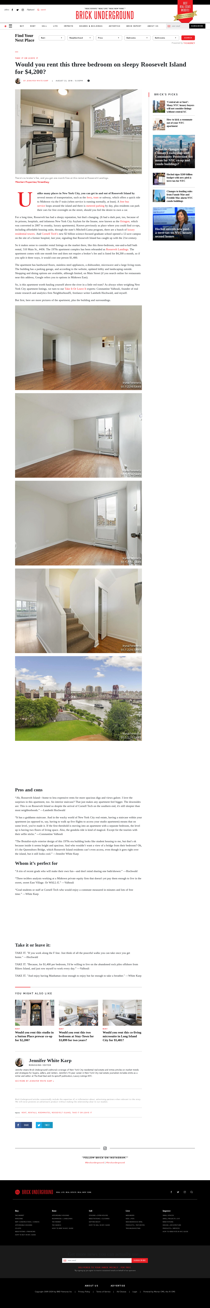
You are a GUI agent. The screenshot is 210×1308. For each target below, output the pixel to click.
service (41, 205)
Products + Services (171, 1228)
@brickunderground (94, 1162)
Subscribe (140, 1260)
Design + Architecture (172, 1225)
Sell (44, 26)
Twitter (17, 10)
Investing (19, 1219)
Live (55, 26)
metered (91, 205)
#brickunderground (115, 1162)
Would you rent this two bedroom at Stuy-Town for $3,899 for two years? (76, 1036)
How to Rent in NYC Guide (62, 1228)
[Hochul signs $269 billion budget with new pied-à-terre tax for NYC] (159, 179)
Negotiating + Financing (25, 1232)
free (122, 201)
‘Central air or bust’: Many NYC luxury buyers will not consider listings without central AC (180, 107)
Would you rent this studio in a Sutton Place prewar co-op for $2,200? (34, 1036)
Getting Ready (94, 1222)
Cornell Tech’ (49, 233)
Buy (22, 26)
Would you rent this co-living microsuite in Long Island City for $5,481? (122, 1036)
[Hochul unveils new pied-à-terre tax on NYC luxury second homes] (174, 224)
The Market (19, 1215)
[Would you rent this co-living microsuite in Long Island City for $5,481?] (122, 1013)
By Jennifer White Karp (36, 81)
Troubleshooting (133, 1228)
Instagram (23, 10)
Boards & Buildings (91, 26)
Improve (68, 26)
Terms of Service (103, 1291)
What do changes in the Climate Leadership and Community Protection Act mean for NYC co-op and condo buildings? (174, 156)
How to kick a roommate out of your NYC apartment (179, 122)
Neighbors (130, 1215)
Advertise (114, 26)
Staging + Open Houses (98, 1215)
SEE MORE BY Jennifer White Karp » (34, 1081)
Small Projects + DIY (171, 1219)
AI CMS (172, 1291)
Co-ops (18, 1228)
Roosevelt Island (61, 1113)
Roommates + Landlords (62, 1219)
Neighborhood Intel (134, 1222)
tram (96, 197)
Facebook (12, 10)
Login (135, 1291)
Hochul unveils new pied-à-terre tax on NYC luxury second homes (173, 232)
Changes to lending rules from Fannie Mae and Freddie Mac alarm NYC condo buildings (180, 196)
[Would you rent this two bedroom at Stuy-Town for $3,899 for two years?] (78, 1013)
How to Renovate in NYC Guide (175, 1232)
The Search (56, 1225)
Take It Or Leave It (26, 58)
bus (126, 201)
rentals (32, 1113)
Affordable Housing (23, 1225)
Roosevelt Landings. (117, 249)
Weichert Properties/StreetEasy (32, 181)
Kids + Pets (130, 1219)
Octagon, (125, 221)
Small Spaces (168, 1215)
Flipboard (30, 10)
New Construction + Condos (27, 1222)
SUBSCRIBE (197, 26)
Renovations (168, 1222)
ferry (89, 197)
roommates (44, 1113)
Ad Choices (121, 1291)
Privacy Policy (84, 1291)
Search (188, 38)
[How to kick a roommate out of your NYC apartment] (159, 124)
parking (100, 205)
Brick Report (134, 26)
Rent (33, 26)
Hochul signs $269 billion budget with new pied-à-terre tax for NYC (179, 177)
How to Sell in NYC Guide (99, 1225)
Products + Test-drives (135, 1225)
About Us (153, 26)
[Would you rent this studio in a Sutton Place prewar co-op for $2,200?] (34, 1013)
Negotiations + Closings (99, 1219)
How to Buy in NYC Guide (25, 1235)
